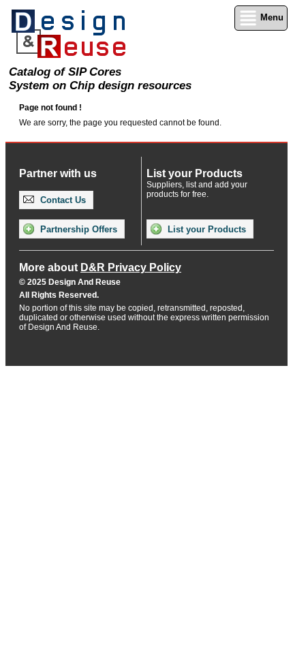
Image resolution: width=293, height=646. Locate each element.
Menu (270, 17)
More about (100, 267)
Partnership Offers (77, 229)
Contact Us (61, 200)
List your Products (205, 229)
